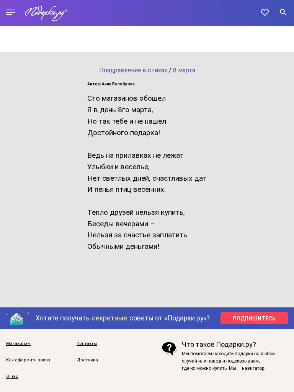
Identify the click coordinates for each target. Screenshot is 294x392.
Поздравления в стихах (133, 70)
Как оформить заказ (28, 360)
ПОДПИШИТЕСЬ (254, 318)
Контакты (87, 343)
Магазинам (18, 343)
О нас (12, 376)
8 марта (184, 70)
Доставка (87, 360)
